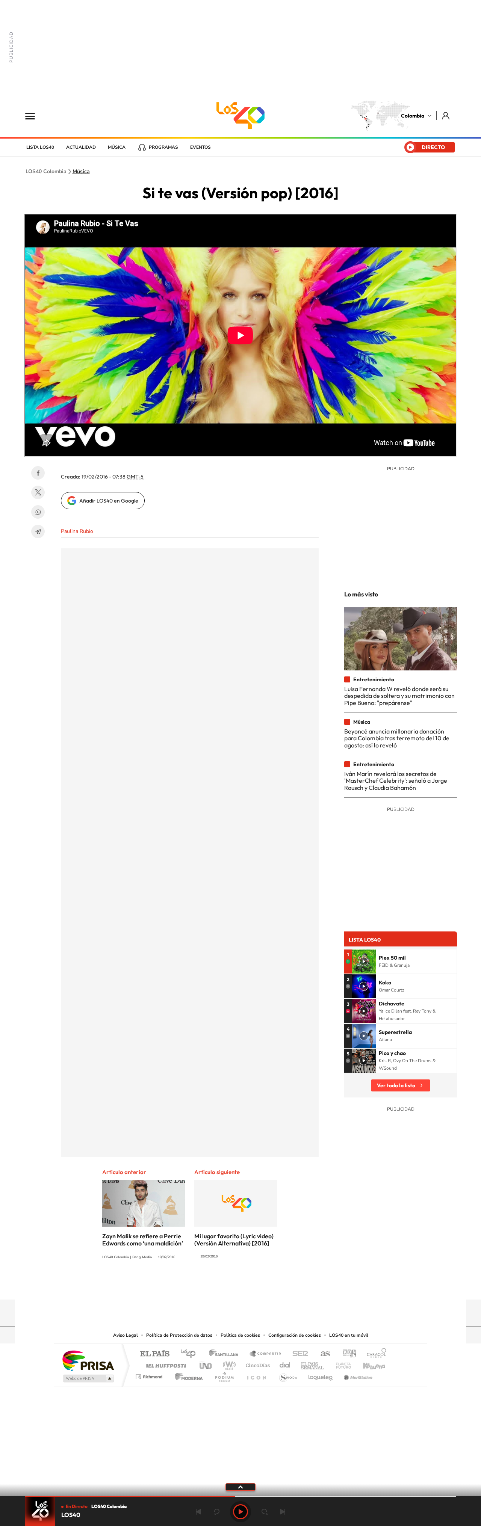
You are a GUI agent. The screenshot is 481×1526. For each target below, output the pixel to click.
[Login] (446, 115)
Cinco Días (257, 1363)
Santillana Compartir (265, 1354)
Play (240, 1511)
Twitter (38, 492)
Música (117, 147)
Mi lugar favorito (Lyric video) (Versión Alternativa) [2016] (234, 1239)
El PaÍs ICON (256, 1375)
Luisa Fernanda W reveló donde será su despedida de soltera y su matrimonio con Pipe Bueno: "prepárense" (399, 695)
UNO (206, 1363)
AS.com (322, 1354)
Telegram (38, 531)
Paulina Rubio (77, 531)
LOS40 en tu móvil (348, 1335)
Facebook (38, 473)
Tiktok (210, 1285)
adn (346, 1354)
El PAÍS (154, 1354)
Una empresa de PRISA (88, 1360)
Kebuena (367, 1363)
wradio (227, 1363)
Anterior (198, 1511)
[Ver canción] (364, 961)
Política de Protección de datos (179, 1335)
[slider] (240, 1496)
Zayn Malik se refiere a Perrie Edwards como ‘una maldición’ (142, 1239)
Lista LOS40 (40, 147)
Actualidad (81, 147)
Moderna (187, 1375)
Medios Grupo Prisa (88, 1378)
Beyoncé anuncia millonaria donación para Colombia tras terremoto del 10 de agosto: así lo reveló (396, 738)
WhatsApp (38, 512)
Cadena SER (298, 1354)
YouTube (240, 1285)
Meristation (357, 1375)
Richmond (150, 1375)
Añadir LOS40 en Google (108, 500)
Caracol (374, 1354)
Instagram (225, 1285)
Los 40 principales (191, 1354)
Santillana (226, 1354)
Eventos (200, 147)
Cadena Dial (285, 1363)
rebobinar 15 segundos (216, 1511)
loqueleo (321, 1375)
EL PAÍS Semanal (313, 1363)
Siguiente (282, 1511)
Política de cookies (240, 1335)
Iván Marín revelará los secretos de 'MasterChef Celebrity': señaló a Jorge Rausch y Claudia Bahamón (395, 780)
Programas (163, 147)
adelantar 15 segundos (264, 1511)
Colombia (412, 115)
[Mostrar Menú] (34, 116)
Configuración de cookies (294, 1335)
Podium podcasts (224, 1375)
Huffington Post (164, 1363)
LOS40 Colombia (240, 116)
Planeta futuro (340, 1363)
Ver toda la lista (396, 1085)
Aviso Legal (125, 1335)
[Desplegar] (240, 1486)
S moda (288, 1375)
